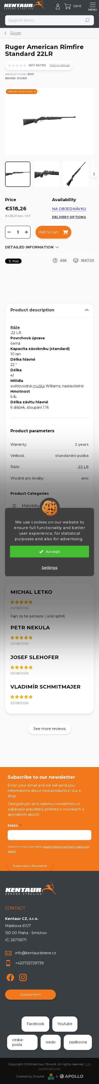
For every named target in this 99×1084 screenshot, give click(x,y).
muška (39, 386)
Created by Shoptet (30, 1076)
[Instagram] (22, 976)
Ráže (15, 327)
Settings (50, 567)
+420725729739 (29, 963)
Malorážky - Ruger (38, 505)
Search (87, 20)
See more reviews (49, 728)
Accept (53, 551)
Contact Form (30, 994)
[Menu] (92, 6)
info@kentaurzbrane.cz (35, 953)
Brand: (16, 78)
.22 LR (83, 467)
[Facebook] (9, 976)
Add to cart (49, 232)
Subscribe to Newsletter (30, 866)
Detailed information (29, 247)
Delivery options (69, 217)
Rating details (60, 65)
